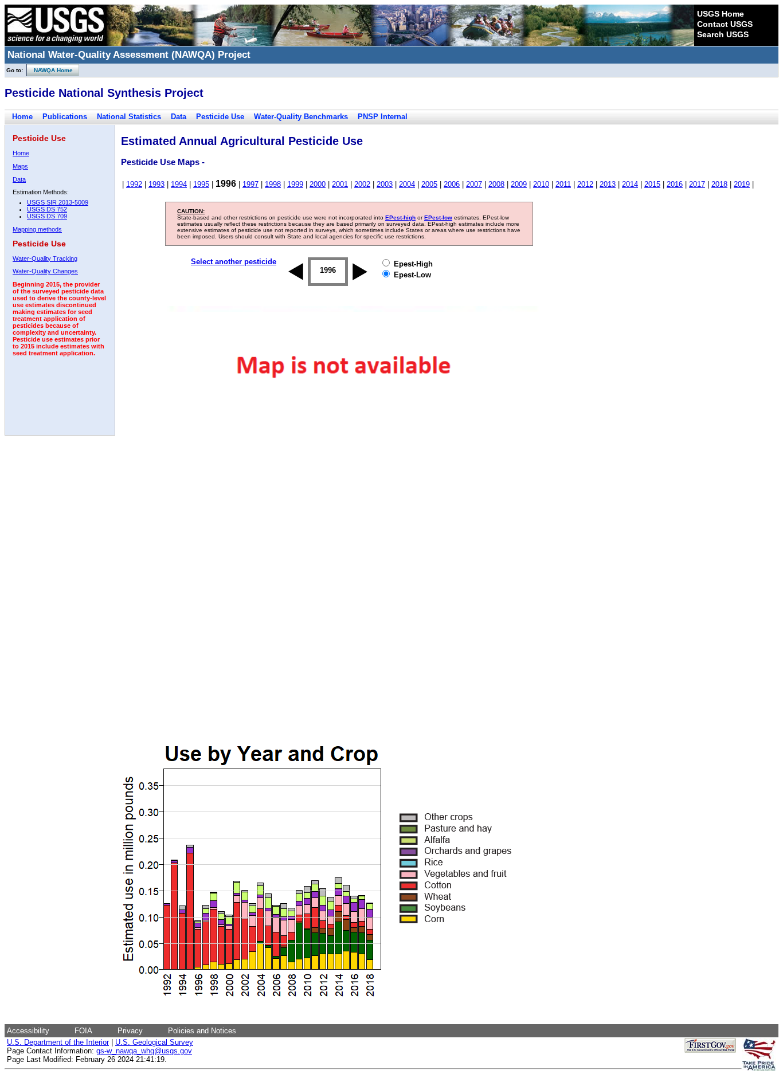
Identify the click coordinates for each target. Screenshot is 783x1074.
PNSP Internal (383, 116)
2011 (563, 184)
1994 (179, 184)
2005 (429, 184)
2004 (407, 184)
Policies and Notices (202, 1030)
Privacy (130, 1030)
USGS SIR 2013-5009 (57, 202)
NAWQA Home (50, 70)
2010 (541, 184)
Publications (64, 116)
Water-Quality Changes (45, 271)
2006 (452, 184)
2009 (519, 184)
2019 (742, 184)
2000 (318, 184)
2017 (697, 184)
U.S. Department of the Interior (58, 1042)
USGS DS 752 (47, 209)
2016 (675, 184)
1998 (273, 184)
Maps (20, 166)
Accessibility (28, 1030)
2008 (496, 184)
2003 (385, 184)
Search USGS (723, 34)
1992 (134, 184)
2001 (340, 184)
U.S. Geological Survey (154, 1042)
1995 (201, 184)
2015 (652, 184)
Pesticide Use (220, 116)
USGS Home (720, 13)
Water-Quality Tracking (45, 258)
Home (22, 116)
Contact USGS (725, 24)
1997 (250, 184)
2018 (719, 184)
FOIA (83, 1030)
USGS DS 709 (47, 216)
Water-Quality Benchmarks (301, 116)
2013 (608, 184)
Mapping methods (37, 229)
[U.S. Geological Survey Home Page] (56, 43)
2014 (630, 184)
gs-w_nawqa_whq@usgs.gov (144, 1050)
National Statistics (129, 116)
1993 (156, 184)
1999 (295, 184)
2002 (362, 184)
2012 (585, 184)
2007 (474, 184)
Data (178, 116)
